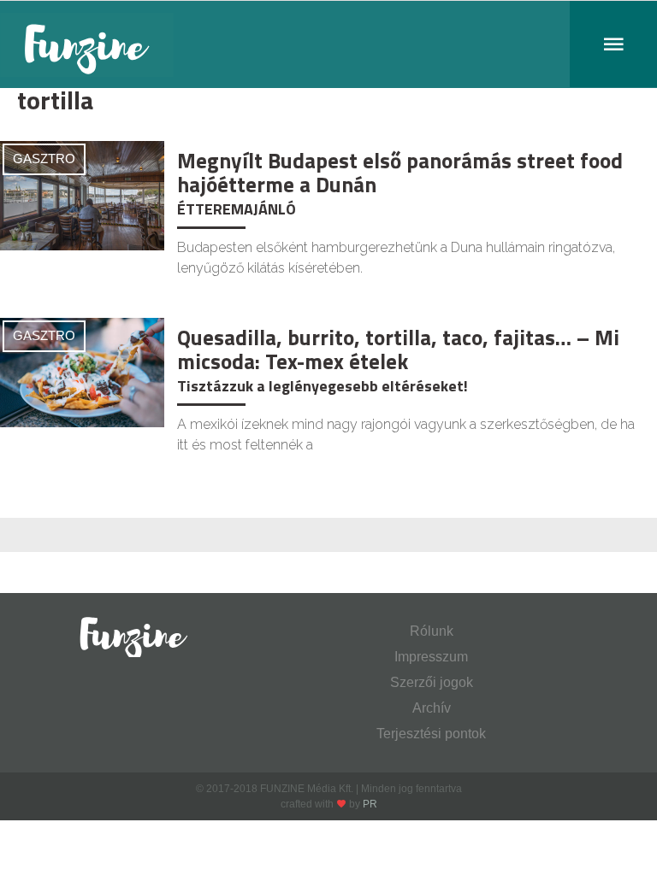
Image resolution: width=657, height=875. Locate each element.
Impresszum (431, 656)
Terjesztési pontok (431, 733)
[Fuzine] (328, 44)
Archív (431, 708)
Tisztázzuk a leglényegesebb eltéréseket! (322, 385)
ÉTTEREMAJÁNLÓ (236, 208)
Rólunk (431, 631)
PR (370, 804)
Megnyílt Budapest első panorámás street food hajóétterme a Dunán (400, 172)
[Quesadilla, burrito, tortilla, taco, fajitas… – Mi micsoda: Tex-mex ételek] (82, 371)
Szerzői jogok (431, 682)
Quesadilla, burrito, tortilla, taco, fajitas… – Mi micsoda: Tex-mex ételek (398, 349)
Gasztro (44, 158)
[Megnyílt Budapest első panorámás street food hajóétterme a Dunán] (82, 194)
